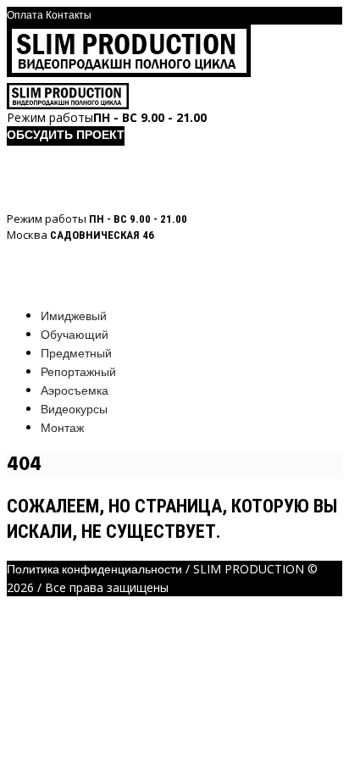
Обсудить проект (66, 136)
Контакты (68, 16)
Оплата (25, 16)
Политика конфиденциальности (94, 570)
